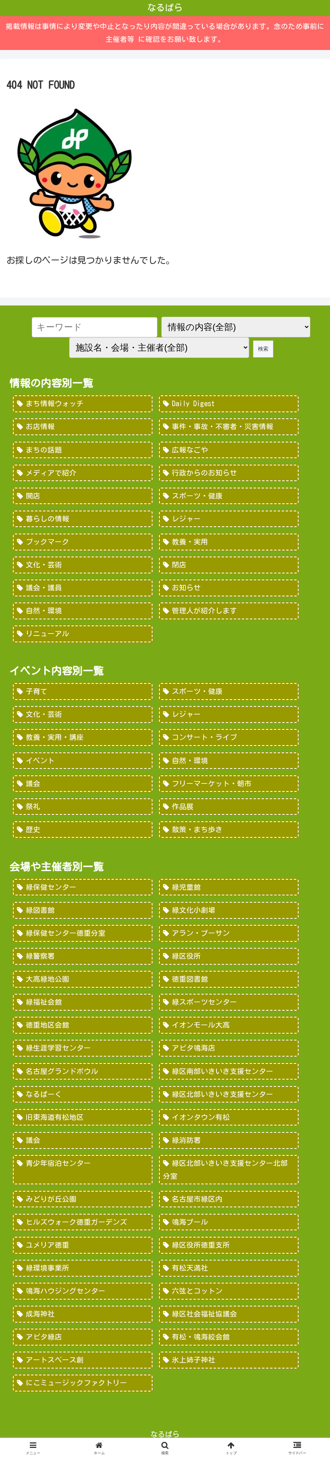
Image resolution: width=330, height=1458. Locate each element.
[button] (305, 1240)
